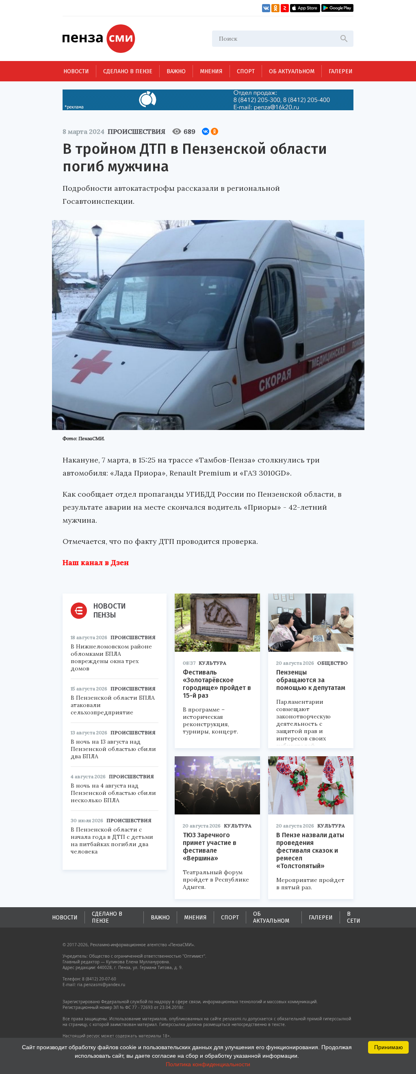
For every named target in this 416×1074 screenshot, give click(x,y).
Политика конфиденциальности (208, 1064)
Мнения (211, 71)
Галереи (341, 71)
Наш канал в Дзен (96, 562)
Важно (176, 71)
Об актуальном (291, 71)
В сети (353, 917)
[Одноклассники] (214, 131)
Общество (332, 663)
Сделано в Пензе (127, 71)
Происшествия (136, 131)
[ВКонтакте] (205, 131)
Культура (212, 663)
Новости (76, 71)
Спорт (246, 71)
